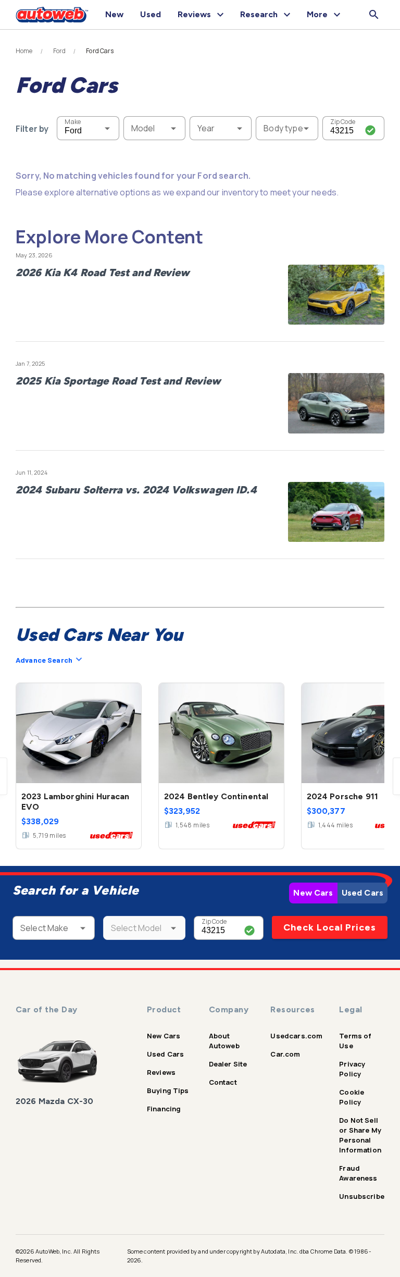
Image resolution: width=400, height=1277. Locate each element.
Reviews (161, 1072)
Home (24, 51)
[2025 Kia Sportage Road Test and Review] (336, 403)
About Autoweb (224, 1040)
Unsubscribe (361, 1196)
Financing (164, 1108)
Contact (223, 1082)
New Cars (313, 893)
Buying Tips (168, 1090)
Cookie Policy (351, 1097)
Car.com (285, 1054)
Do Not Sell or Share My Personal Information (360, 1135)
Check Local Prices (329, 927)
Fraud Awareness (358, 1173)
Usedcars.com (296, 1035)
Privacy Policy (352, 1068)
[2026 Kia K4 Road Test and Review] (336, 295)
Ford (59, 51)
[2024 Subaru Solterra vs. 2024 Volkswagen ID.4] (336, 512)
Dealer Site (228, 1064)
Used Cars (362, 893)
